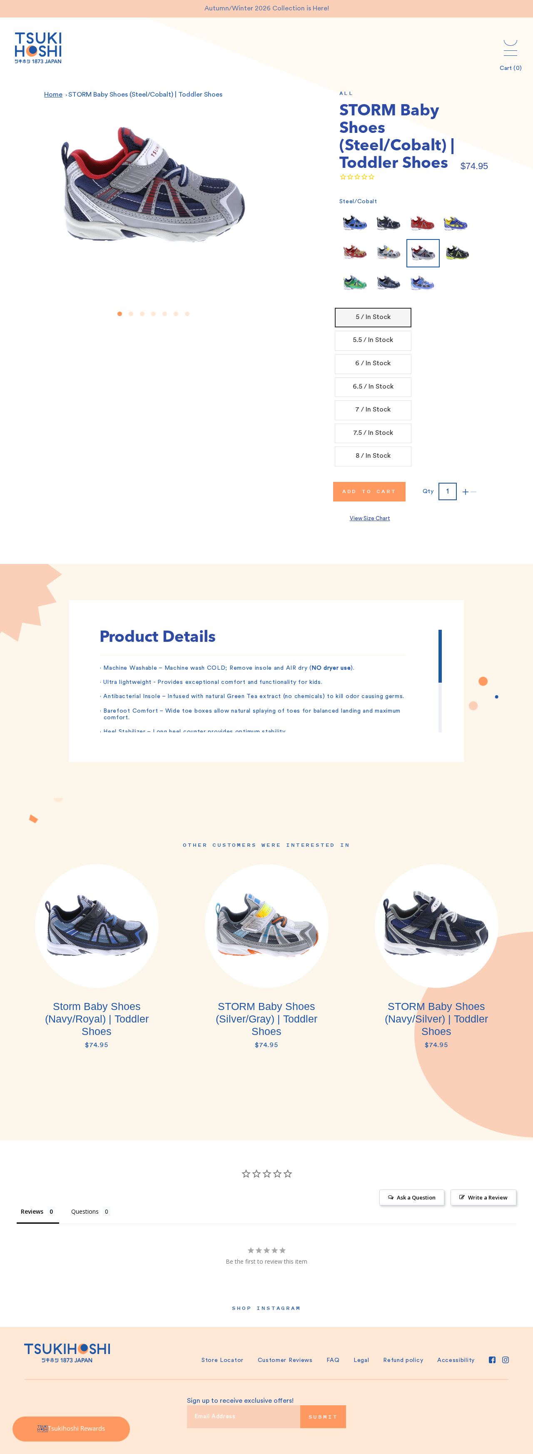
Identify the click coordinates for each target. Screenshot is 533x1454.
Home (53, 94)
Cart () (511, 68)
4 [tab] (153, 314)
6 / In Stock (373, 363)
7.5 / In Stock (373, 432)
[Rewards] (71, 1429)
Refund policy (403, 1360)
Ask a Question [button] (416, 1197)
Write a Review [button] (488, 1197)
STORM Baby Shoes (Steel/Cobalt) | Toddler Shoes (145, 94)
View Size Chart (370, 518)
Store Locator (223, 1360)
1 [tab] (119, 314)
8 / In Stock (373, 455)
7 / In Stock (373, 409)
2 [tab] (131, 314)
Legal (361, 1360)
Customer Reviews (285, 1360)
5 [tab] (164, 314)
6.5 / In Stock (373, 386)
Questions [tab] (85, 1211)
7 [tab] (187, 314)
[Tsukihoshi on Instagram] (505, 1360)
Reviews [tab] (32, 1211)
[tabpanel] (97, 960)
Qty (428, 491)
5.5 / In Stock (373, 340)
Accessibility (456, 1360)
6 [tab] (176, 314)
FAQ (332, 1360)
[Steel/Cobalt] (423, 253)
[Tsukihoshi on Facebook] (492, 1360)
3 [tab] (142, 314)
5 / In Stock (373, 317)
